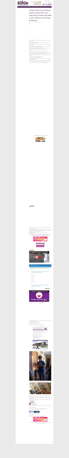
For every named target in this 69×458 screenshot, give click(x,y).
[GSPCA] (23, 5)
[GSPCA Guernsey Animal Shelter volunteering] (40, 380)
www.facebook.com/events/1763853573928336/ (34, 57)
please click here (42, 302)
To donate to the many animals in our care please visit (40, 135)
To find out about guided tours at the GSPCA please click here (40, 381)
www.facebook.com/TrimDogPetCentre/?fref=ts (45, 60)
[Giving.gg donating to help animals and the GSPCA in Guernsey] (40, 421)
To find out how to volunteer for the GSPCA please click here (40, 350)
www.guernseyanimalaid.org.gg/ (44, 62)
